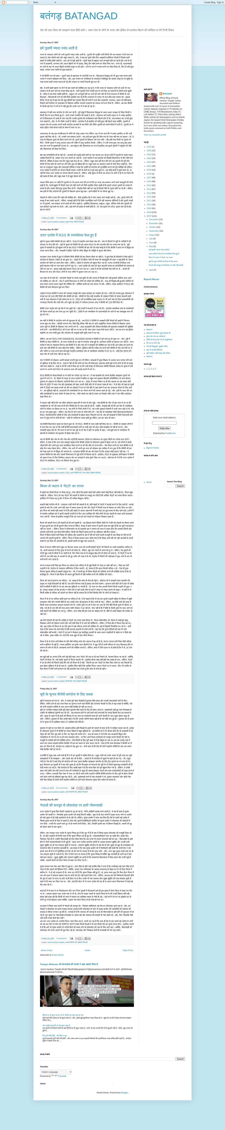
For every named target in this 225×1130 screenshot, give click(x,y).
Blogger (124, 1092)
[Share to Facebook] (86, 218)
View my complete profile (155, 135)
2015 (149, 185)
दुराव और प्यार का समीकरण (155, 336)
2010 (149, 204)
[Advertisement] (168, 62)
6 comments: (61, 218)
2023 (149, 158)
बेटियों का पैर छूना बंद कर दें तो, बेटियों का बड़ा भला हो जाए (62, 1015)
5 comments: (61, 469)
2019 (149, 174)
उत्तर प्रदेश (86, 473)
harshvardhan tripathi (56, 222)
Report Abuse (151, 279)
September (154, 231)
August (152, 235)
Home (87, 950)
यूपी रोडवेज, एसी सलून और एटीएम (158, 353)
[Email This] (76, 218)
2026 (149, 147)
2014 (149, 189)
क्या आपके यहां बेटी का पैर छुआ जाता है (56, 1025)
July (151, 239)
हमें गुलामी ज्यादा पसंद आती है (58, 48)
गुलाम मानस (69, 222)
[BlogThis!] (80, 218)
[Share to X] (83, 218)
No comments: (62, 788)
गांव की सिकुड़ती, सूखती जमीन (157, 346)
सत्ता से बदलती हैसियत (154, 350)
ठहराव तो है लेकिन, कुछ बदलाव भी (158, 333)
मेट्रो (74, 681)
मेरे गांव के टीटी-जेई (153, 343)
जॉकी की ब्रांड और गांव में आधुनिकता (159, 339)
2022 (149, 162)
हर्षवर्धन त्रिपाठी (79, 222)
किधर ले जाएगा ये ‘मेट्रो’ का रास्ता (62, 486)
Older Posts (128, 950)
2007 (149, 216)
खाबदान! (149, 329)
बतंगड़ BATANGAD (79, 15)
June (151, 243)
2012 (149, 197)
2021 (149, 166)
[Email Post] (71, 218)
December (154, 219)
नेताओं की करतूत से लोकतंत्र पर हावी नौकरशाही (71, 805)
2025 (149, 150)
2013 (149, 193)
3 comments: (61, 938)
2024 (149, 154)
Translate (62, 1076)
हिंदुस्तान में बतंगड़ (152, 448)
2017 (149, 177)
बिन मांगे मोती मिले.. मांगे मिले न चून (54, 1036)
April (151, 270)
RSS (67, 473)
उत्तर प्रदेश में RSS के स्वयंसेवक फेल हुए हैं (68, 235)
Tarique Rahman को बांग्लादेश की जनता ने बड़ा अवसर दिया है (69, 964)
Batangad (167, 94)
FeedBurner (170, 433)
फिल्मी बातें (69, 681)
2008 (149, 212)
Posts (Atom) (58, 955)
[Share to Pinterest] (89, 218)
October (153, 227)
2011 (149, 201)
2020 (149, 170)
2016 (149, 181)
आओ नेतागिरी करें (75, 473)
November (154, 223)
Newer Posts (46, 950)
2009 (149, 208)
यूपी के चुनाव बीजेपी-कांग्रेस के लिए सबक (66, 694)
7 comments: (61, 677)
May (151, 246)
